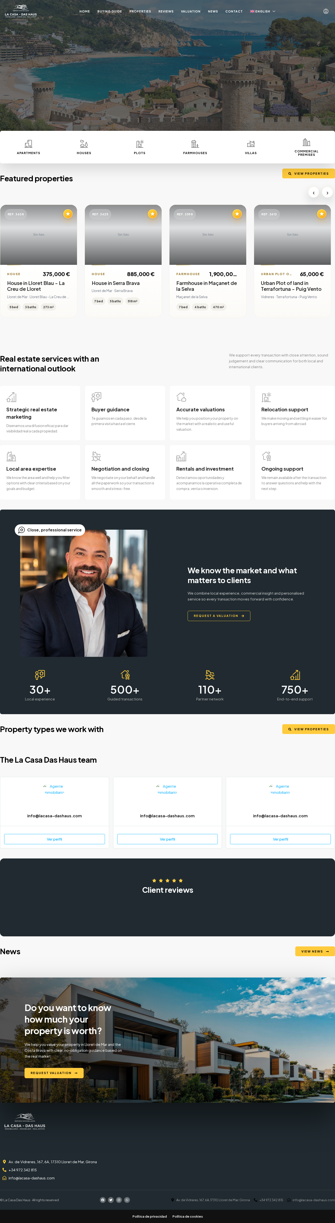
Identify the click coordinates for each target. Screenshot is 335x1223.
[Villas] (251, 144)
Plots (139, 153)
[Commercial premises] (306, 142)
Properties (140, 11)
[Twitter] (111, 1200)
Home (84, 11)
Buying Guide (109, 11)
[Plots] (140, 144)
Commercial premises (307, 153)
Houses (84, 153)
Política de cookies (187, 1216)
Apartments (28, 153)
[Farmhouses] (195, 144)
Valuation (191, 11)
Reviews (166, 11)
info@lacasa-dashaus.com (54, 815)
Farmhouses (195, 153)
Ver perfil (54, 839)
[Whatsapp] (127, 1200)
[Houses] (84, 144)
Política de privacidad (149, 1216)
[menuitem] (326, 11)
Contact (234, 11)
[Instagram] (119, 1200)
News (213, 11)
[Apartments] (28, 144)
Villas (251, 153)
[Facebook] (103, 1200)
